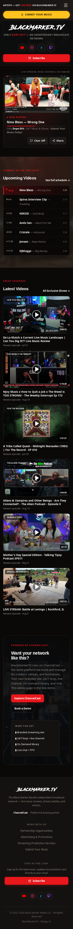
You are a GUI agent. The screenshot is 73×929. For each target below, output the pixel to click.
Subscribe (39, 58)
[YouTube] (22, 47)
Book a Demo (22, 708)
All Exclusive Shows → (56, 291)
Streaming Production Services (36, 843)
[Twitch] (51, 47)
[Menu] (66, 5)
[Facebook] (41, 47)
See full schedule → (58, 180)
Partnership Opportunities (36, 830)
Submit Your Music (38, 14)
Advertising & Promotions (36, 837)
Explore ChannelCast (27, 698)
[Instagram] (32, 47)
